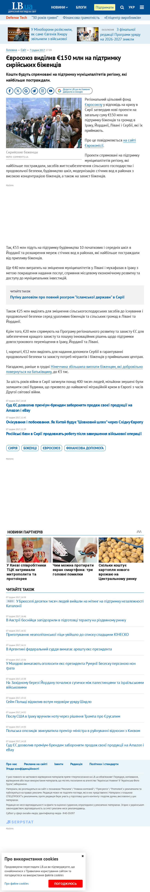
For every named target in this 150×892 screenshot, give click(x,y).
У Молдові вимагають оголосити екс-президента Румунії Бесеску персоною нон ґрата (71, 666)
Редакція (76, 764)
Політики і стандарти (104, 764)
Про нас (11, 764)
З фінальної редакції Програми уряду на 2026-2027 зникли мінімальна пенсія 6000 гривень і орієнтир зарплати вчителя (120, 41)
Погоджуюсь (65, 883)
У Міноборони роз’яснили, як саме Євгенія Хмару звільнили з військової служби (51, 36)
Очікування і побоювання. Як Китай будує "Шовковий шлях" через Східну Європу (74, 422)
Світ (23, 50)
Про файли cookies (16, 883)
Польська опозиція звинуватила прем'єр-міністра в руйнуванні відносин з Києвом (73, 730)
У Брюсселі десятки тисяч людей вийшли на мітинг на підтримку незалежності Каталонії (75, 603)
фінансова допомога (85, 448)
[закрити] (83, 856)
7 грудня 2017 (37, 50)
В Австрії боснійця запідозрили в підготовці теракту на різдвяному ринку (66, 620)
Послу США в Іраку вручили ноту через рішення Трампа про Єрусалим (63, 716)
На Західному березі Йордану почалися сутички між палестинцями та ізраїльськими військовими (75, 685)
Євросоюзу (93, 104)
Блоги (81, 7)
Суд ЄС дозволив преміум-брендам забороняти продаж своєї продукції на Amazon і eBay (69, 407)
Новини (58, 7)
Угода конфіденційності (22, 769)
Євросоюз (51, 448)
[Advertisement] (75, 215)
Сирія (12, 448)
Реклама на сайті (35, 764)
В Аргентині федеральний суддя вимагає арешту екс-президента (59, 649)
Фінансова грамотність (81, 17)
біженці (30, 448)
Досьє (78, 22)
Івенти (58, 764)
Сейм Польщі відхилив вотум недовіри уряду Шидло (49, 701)
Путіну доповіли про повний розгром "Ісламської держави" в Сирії (67, 297)
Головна (11, 50)
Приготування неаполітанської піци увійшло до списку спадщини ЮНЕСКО (67, 634)
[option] (40, 34)
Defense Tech (16, 17)
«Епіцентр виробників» (122, 17)
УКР (132, 7)
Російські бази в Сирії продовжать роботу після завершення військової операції (74, 433)
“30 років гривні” (45, 17)
